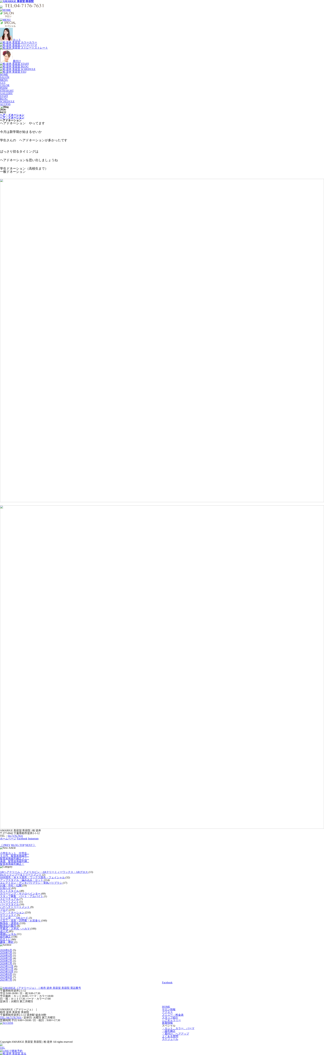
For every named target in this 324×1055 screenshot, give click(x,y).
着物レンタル (8, 934)
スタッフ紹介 (170, 1017)
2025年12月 (7, 966)
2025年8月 (6, 977)
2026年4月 (6, 955)
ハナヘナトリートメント (15, 907)
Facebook (22, 838)
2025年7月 (6, 979)
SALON (4, 77)
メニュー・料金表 (173, 1014)
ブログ (4, 909)
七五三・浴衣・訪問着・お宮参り (20, 920)
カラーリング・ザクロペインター (20, 893)
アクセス (167, 1012)
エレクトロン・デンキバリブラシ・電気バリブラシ (31, 882)
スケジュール (170, 1039)
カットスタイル (10, 890)
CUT (3, 82)
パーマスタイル (10, 904)
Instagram (33, 838)
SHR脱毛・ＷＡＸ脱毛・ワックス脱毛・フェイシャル (32, 877)
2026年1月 (6, 963)
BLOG (4, 98)
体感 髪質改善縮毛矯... (14, 861)
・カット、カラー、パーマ (178, 1028)
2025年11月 (7, 969)
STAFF (4, 96)
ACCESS (5, 104)
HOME (4, 74)
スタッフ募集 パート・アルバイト (22, 896)
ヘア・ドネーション (12, 114)
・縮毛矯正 (169, 1031)
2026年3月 (6, 958)
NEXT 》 (30, 845)
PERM (3, 88)
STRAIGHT (7, 90)
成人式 (4, 931)
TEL (2, 1047)
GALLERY (6, 93)
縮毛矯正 (5, 936)
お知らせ (5, 888)
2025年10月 (7, 971)
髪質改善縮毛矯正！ (12, 864)
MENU (4, 79)
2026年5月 (6, 952)
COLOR (4, 85)
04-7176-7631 (15, 835)
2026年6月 (6, 950)
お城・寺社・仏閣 (11, 885)
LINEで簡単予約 (12, 1050)
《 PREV (5, 845)
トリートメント (10, 901)
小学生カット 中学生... (14, 853)
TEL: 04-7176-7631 (11, 1017)
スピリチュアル (10, 899)
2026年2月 (6, 961)
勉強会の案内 (8, 925)
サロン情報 (169, 1009)
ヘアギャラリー (171, 1020)
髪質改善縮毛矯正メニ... (14, 858)
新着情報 (167, 1022)
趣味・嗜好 (7, 942)
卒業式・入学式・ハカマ (15, 928)
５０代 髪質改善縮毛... (14, 855)
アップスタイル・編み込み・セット (22, 880)
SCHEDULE (7, 101)
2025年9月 (6, 974)
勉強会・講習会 (10, 923)
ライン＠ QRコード (14, 917)
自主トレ (5, 939)
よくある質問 (170, 1036)
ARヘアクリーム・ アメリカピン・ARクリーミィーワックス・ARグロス (44, 872)
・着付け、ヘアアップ (175, 1033)
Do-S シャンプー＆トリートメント (21, 874)
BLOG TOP (17, 845)
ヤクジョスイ (8, 915)
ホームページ (8, 838)
